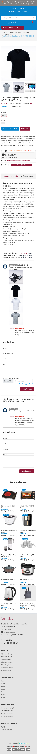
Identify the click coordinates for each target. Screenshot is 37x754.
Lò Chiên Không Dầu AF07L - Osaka (28, 531)
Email (4, 359)
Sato (2, 681)
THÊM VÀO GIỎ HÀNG (11, 129)
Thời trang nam (11, 160)
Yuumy (3, 683)
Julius (3, 689)
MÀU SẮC (4, 112)
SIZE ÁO (3, 120)
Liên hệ (25, 11)
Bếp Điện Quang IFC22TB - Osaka (8, 507)
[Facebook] (2, 643)
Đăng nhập (15, 8)
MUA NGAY (25, 129)
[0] (30, 23)
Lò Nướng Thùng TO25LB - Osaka (27, 507)
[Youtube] (8, 643)
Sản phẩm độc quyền (7, 654)
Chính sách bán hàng (7, 704)
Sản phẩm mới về (6, 659)
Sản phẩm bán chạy (7, 667)
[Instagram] (11, 643)
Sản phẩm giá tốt (16, 165)
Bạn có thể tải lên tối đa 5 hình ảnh (11, 378)
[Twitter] (5, 643)
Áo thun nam (20, 160)
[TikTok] (17, 643)
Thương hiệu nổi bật (7, 677)
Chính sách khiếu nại (7, 716)
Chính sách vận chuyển (7, 708)
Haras (3, 697)
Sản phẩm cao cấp (6, 656)
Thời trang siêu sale (6, 729)
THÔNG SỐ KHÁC (27, 176)
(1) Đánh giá (11, 103)
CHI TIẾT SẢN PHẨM (11, 176)
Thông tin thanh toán (7, 710)
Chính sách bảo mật (7, 713)
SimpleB (16, 746)
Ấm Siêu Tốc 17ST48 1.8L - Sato (9, 604)
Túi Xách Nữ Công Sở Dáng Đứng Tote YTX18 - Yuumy (27, 604)
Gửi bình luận (27, 471)
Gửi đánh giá (27, 389)
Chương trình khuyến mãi (9, 723)
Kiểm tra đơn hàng (15, 11)
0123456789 (7, 629)
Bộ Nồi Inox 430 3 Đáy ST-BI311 (27, 556)
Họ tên (5, 348)
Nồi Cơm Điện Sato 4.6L (26, 579)
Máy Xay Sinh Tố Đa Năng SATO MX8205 (8, 556)
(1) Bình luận (18, 103)
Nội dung (5, 364)
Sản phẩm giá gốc (26, 165)
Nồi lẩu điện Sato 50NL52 (8, 579)
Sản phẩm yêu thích (7, 665)
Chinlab (3, 692)
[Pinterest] (14, 643)
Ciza (31, 103)
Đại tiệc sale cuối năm (7, 727)
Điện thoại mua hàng (8, 353)
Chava (3, 694)
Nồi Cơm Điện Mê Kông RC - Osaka (9, 531)
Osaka (3, 686)
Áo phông (27, 160)
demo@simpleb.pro (9, 632)
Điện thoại (5, 449)
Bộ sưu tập (4, 650)
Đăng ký (23, 8)
